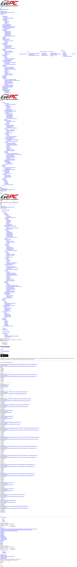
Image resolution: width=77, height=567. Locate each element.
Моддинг (6, 152)
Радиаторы (7, 133)
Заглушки (8, 145)
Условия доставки (3, 538)
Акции (4, 165)
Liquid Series (7, 172)
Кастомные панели (10, 125)
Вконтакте (5, 342)
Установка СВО (7, 168)
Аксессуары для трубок (11, 121)
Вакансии (2, 534)
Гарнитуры (9, 107)
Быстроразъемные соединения (12, 144)
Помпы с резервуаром (11, 129)
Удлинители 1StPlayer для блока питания (14, 154)
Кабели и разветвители (11, 156)
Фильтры (8, 148)
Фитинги (8, 272)
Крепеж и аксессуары (10, 130)
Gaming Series (7, 171)
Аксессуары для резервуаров (12, 127)
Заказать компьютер (6, 170)
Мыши (8, 108)
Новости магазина (4, 547)
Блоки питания (9, 111)
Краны (8, 146)
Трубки (8, 122)
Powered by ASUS (8, 173)
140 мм (8, 135)
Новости (6, 180)
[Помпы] (11, 49)
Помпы (6, 128)
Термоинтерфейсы (8, 161)
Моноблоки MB (9, 116)
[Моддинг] (11, 77)
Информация (2, 536)
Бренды (6, 181)
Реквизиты (6, 183)
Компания (4, 179)
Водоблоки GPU (10, 114)
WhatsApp (4, 552)
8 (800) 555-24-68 (3, 11)
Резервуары (7, 124)
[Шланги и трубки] (11, 38)
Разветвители (9, 147)
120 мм (8, 134)
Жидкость (6, 151)
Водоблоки (7, 112)
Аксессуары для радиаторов (12, 136)
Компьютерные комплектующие (11, 110)
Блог (3, 185)
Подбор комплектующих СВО (10, 167)
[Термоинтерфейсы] (11, 89)
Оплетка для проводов (11, 157)
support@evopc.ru (4, 340)
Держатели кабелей (10, 155)
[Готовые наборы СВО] (11, 24)
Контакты (4, 178)
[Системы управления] (11, 60)
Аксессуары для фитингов (11, 143)
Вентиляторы (7, 160)
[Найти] (0, 8)
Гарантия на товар (8, 176)
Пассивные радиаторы (11, 137)
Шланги (8, 123)
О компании (2, 532)
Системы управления (9, 138)
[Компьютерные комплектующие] (11, 26)
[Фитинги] (11, 65)
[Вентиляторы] (11, 87)
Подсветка (8, 158)
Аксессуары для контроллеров (12, 141)
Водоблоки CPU (10, 113)
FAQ (5, 177)
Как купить (5, 174)
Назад (6, 212)
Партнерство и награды (9, 184)
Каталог (4, 102)
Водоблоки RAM (10, 115)
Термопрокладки (10, 163)
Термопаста (9, 162)
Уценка (6, 119)
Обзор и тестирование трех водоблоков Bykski (8, 530)
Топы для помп (9, 132)
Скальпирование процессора (10, 169)
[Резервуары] (11, 43)
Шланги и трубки (8, 120)
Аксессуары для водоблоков (12, 118)
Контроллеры (9, 140)
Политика (6, 182)
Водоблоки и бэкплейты (11, 104)
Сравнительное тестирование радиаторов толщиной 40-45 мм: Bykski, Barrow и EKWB (16, 529)
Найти (2, 562)
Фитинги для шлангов (11, 150)
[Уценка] (11, 36)
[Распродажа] (11, 16)
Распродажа (7, 103)
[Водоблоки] (11, 29)
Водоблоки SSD (9, 117)
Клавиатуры (9, 106)
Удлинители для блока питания (12, 153)
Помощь (1, 541)
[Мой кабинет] (1, 187)
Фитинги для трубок (10, 149)
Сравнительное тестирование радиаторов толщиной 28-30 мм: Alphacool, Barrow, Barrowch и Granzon (18, 528)
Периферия (7, 105)
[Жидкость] (11, 75)
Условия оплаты (3, 537)
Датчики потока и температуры (12, 139)
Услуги (4, 166)
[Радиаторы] (11, 54)
